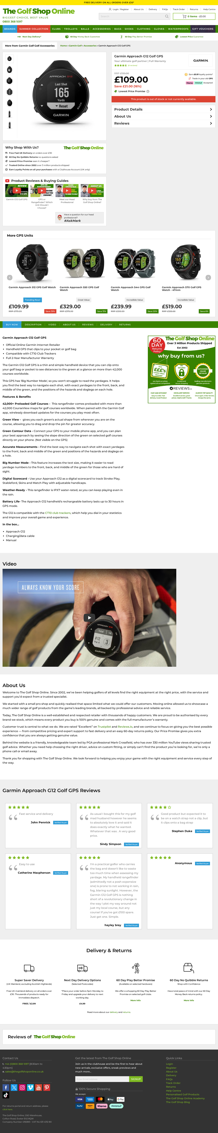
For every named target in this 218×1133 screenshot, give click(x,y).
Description (33, 324)
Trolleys (70, 28)
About (139, 9)
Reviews (121, 123)
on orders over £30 (30, 153)
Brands (9, 28)
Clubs (56, 28)
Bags (117, 28)
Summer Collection (33, 28)
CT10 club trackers (58, 513)
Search (167, 16)
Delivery (153, 9)
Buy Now (12, 324)
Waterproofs (178, 28)
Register (124, 9)
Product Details (128, 109)
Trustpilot (104, 726)
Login (116, 9)
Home (63, 45)
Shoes (129, 28)
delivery (114, 1012)
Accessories (102, 28)
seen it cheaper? (29, 161)
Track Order (179, 9)
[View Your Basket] (194, 16)
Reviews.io (125, 726)
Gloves (159, 28)
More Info (135, 1000)
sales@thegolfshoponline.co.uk (24, 1071)
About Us (122, 116)
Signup (136, 1079)
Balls (85, 28)
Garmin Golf (75, 45)
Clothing (144, 28)
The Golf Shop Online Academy (185, 1098)
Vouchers (202, 28)
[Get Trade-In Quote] (180, 78)
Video (52, 324)
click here (7, 1109)
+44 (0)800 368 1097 (17, 1063)
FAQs (165, 9)
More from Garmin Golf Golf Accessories (29, 45)
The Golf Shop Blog (178, 1102)
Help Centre (173, 1090)
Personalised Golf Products (182, 1094)
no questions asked (33, 157)
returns (126, 1012)
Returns (194, 9)
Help (209, 9)
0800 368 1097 (12, 21)
